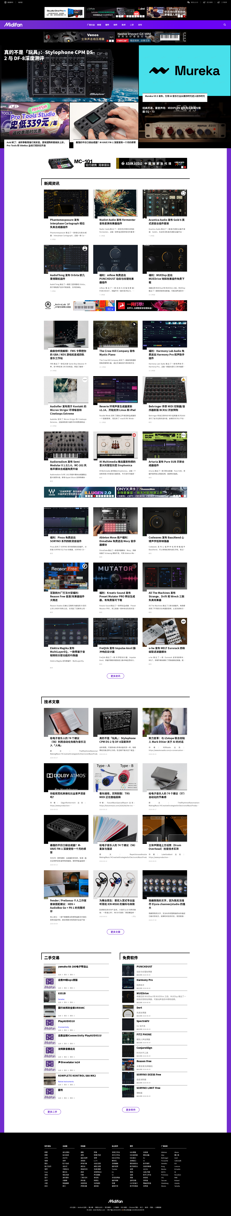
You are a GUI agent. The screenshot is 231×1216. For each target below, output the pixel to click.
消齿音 (83, 1160)
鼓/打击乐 (48, 1166)
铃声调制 (97, 1183)
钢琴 (46, 1169)
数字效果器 (134, 1186)
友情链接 (158, 1207)
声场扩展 (84, 1163)
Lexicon (177, 1166)
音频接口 (133, 1160)
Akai (162, 1155)
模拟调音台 (134, 1163)
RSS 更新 (124, 1207)
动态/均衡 (146, 1172)
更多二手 (52, 1111)
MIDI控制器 (134, 1155)
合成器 (145, 1152)
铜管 (46, 1152)
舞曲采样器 (147, 1183)
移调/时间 (84, 1169)
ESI (175, 1163)
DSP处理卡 (134, 1183)
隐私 (151, 1207)
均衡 (82, 1175)
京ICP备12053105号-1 (114, 1210)
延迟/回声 (84, 1158)
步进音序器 (116, 1177)
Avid (176, 1158)
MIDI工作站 (116, 1158)
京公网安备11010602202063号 (134, 1210)
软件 (115, 24)
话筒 (131, 1169)
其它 (64, 1186)
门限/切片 (84, 1177)
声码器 (83, 1180)
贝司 (46, 1158)
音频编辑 (115, 1163)
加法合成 (66, 1155)
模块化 (65, 1172)
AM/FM (65, 1158)
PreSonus (164, 1175)
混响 (82, 1155)
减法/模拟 (66, 1152)
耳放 (131, 1177)
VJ (112, 1175)
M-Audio (177, 1169)
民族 (46, 1155)
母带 (95, 1158)
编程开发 (115, 1186)
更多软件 (131, 1109)
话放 (131, 1175)
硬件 (107, 24)
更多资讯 (115, 676)
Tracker (114, 1169)
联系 (146, 1207)
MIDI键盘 (133, 1152)
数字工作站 (147, 1175)
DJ (113, 1172)
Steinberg (164, 1183)
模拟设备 (146, 1155)
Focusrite (164, 1160)
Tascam (164, 1180)
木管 (46, 1183)
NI (175, 1172)
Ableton (164, 1152)
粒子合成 (66, 1163)
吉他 (46, 1175)
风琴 (46, 1180)
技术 (124, 24)
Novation (177, 1175)
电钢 (46, 1160)
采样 (64, 1160)
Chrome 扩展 (133, 1207)
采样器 (145, 1180)
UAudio (177, 1183)
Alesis (176, 1152)
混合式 (65, 1166)
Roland (176, 1180)
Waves (163, 1186)
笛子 (46, 1177)
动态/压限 (97, 1163)
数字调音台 (134, 1166)
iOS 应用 (72, 1207)
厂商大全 (91, 24)
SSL (162, 1177)
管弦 (46, 1163)
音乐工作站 (116, 1155)
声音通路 (97, 1175)
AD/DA (145, 1169)
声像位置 (84, 1186)
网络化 (96, 1180)
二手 (132, 24)
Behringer (164, 1158)
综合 (46, 1186)
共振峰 (65, 1180)
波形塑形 (66, 1177)
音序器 (145, 1186)
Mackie (163, 1169)
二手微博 (224, 2)
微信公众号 (194, 2)
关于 (141, 1207)
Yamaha (177, 1186)
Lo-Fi (95, 1160)
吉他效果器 (147, 1166)
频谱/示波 (97, 1155)
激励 (82, 1152)
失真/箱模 (97, 1169)
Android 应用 (82, 1207)
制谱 (113, 1183)
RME (175, 1177)
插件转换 (115, 1180)
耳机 (131, 1172)
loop (46, 1172)
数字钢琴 (146, 1163)
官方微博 (209, 2)
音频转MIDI (98, 1172)
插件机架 (115, 1166)
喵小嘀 (91, 1207)
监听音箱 (133, 1180)
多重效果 (84, 1183)
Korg (163, 1166)
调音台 (83, 1166)
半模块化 (66, 1169)
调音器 (96, 1186)
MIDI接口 (133, 1158)
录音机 (96, 1177)
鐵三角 (176, 1155)
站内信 (20, 2)
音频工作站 (116, 1152)
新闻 (99, 24)
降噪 (95, 1152)
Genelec (164, 1163)
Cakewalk (177, 1160)
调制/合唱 (97, 1166)
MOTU (163, 1172)
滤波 (82, 1172)
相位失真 (66, 1175)
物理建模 (66, 1183)
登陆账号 (10, 2)
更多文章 (115, 932)
